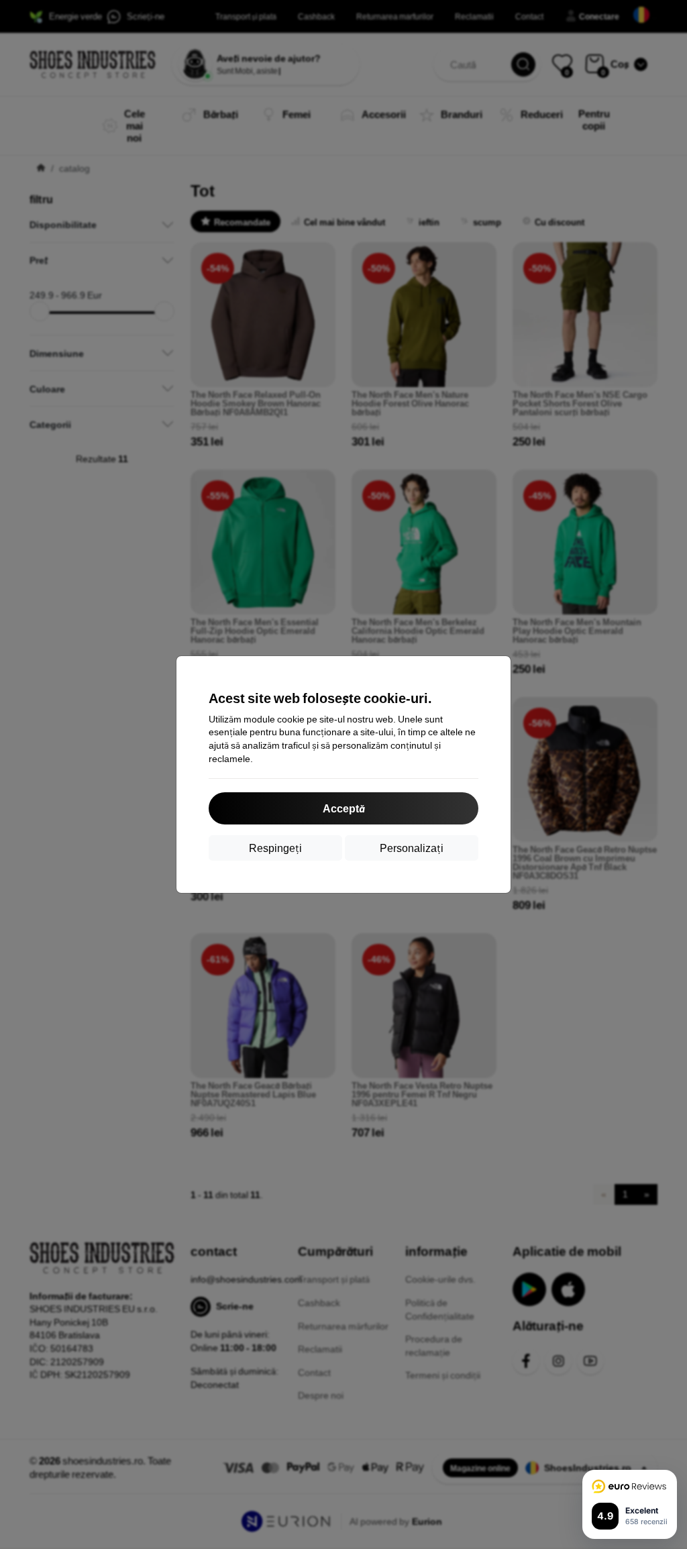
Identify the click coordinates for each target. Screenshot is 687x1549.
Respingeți (275, 847)
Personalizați (411, 847)
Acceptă (343, 808)
